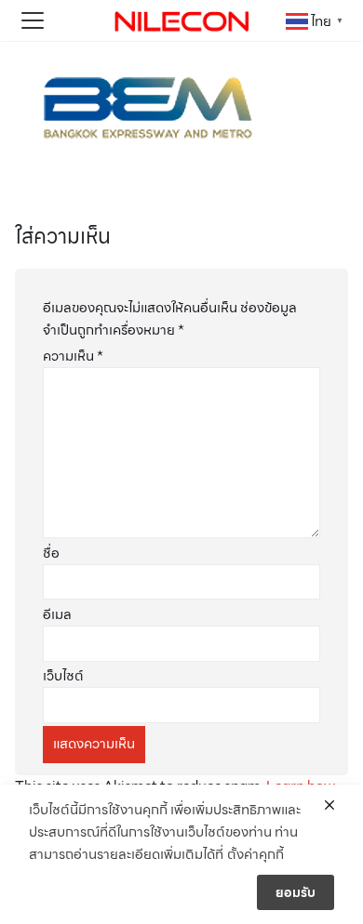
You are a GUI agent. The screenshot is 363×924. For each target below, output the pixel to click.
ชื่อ (51, 553)
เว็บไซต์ (63, 676)
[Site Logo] (181, 20)
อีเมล (57, 614)
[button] (32, 20)
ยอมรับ (296, 892)
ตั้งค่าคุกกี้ (255, 854)
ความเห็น (73, 356)
